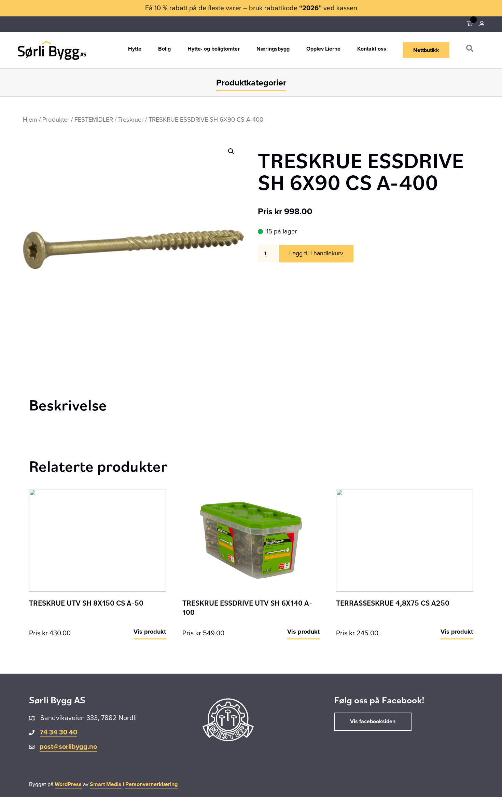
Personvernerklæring (151, 784)
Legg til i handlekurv (316, 253)
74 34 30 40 (58, 732)
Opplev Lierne (323, 49)
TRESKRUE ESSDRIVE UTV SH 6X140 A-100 (247, 607)
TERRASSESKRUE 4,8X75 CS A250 (392, 603)
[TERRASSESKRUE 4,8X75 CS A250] (404, 540)
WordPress (68, 784)
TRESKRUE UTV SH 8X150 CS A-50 (86, 603)
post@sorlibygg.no (68, 747)
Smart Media (106, 784)
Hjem (30, 119)
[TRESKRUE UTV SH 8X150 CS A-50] (97, 540)
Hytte (134, 49)
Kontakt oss (371, 49)
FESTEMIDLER (93, 119)
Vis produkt (150, 631)
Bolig (164, 49)
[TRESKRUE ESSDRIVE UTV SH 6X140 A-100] (250, 540)
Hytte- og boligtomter (213, 49)
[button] (471, 50)
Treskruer (130, 119)
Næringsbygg (273, 49)
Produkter (55, 119)
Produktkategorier (251, 83)
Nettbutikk (426, 50)
